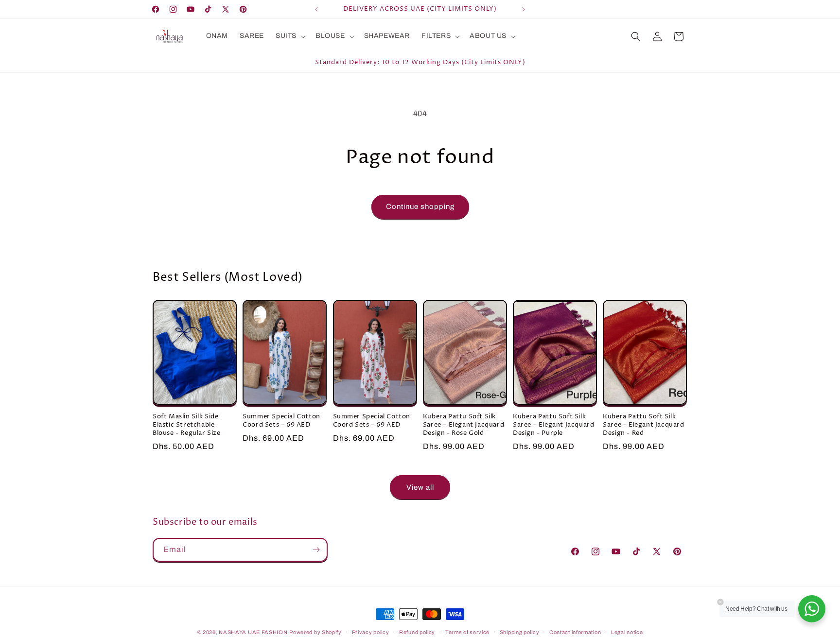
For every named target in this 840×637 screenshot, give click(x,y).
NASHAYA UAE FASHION (253, 632)
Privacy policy (370, 632)
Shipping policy (520, 632)
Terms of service (467, 632)
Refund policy (417, 632)
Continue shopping (420, 206)
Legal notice (627, 632)
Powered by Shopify (315, 632)
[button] (290, 36)
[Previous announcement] (316, 9)
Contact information (575, 632)
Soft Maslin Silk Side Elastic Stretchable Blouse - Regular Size (187, 425)
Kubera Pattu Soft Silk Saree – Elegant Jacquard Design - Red (643, 425)
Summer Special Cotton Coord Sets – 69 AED (281, 421)
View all (420, 487)
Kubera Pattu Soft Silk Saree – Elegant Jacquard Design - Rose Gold (463, 425)
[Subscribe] (316, 550)
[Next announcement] (523, 9)
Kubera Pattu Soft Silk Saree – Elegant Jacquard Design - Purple (553, 425)
